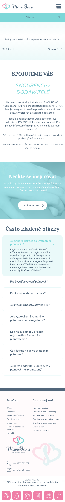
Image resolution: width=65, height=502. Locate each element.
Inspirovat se (30, 205)
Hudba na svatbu (40, 408)
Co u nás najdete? (43, 400)
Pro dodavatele (14, 419)
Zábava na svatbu (41, 430)
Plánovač (11, 411)
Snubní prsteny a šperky (43, 415)
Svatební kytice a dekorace (44, 423)
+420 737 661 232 (21, 463)
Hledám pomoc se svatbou (15, 428)
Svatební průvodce (15, 415)
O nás (9, 408)
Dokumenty (12, 423)
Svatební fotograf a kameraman (47, 419)
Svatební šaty (38, 427)
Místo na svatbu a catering (44, 411)
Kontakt (10, 433)
